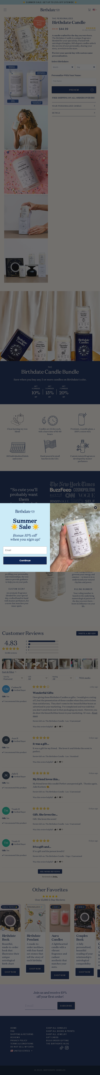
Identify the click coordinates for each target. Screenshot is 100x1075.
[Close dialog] (96, 508)
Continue (25, 560)
